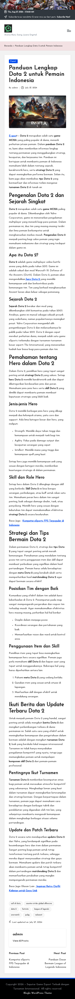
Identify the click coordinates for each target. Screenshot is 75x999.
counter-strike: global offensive (39, 904)
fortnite (25, 909)
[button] (21, 940)
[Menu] (69, 31)
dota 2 (14, 909)
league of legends (41, 909)
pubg (27, 915)
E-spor (12, 136)
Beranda (8, 46)
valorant (38, 915)
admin (18, 934)
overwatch (15, 915)
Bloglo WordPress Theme (37, 993)
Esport (13, 61)
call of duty (16, 904)
